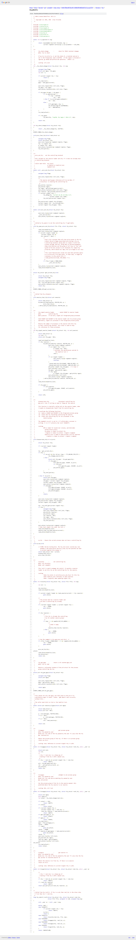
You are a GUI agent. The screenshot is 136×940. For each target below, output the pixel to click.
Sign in (132, 2)
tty (103, 8)
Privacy (14, 937)
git (45, 8)
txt (129, 937)
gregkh (49, 8)
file (61, 13)
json (133, 937)
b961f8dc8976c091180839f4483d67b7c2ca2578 (77, 8)
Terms (18, 937)
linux (31, 8)
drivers (98, 8)
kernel (41, 8)
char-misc (57, 8)
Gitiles (9, 937)
